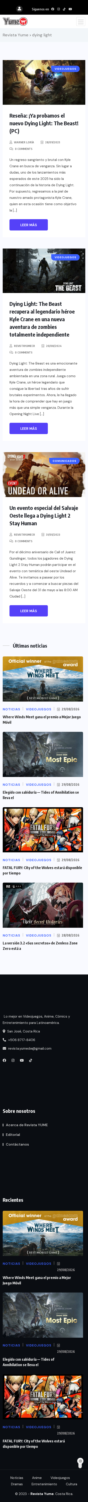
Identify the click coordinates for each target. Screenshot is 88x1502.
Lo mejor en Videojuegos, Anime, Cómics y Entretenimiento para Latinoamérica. (36, 1019)
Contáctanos (17, 1144)
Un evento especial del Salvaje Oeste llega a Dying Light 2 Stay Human (43, 515)
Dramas (17, 1484)
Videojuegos (60, 1478)
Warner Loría (24, 142)
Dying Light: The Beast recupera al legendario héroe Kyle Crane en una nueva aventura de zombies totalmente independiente (42, 319)
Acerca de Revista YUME (27, 1125)
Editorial (13, 1134)
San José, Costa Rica (23, 1031)
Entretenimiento (44, 1484)
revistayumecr (24, 346)
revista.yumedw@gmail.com (29, 1048)
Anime (37, 1478)
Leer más (28, 225)
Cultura (71, 1484)
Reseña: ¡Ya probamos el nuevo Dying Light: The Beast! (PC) (44, 123)
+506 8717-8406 (21, 1040)
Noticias (16, 1478)
